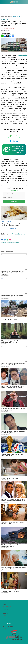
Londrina (4, 242)
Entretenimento (8, 16)
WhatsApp (15, 136)
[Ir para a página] (14, 2)
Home (2, 16)
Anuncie (9, 623)
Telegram (15, 141)
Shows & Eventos (17, 16)
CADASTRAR (14, 201)
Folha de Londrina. (18, 234)
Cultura (17, 242)
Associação (22, 55)
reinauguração (11, 242)
